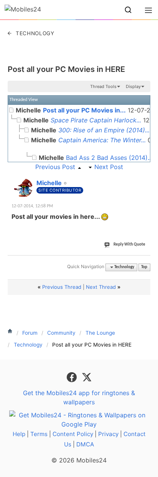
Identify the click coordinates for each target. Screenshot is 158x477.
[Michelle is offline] (23, 187)
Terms (39, 434)
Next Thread (101, 287)
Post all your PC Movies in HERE (66, 69)
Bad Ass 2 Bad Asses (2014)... (109, 157)
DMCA (85, 444)
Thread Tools (103, 86)
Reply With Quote (129, 245)
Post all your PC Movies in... (84, 110)
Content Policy (73, 434)
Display (133, 86)
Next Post (108, 167)
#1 (144, 178)
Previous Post (55, 167)
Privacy (108, 434)
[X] (87, 376)
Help (19, 434)
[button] (128, 10)
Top (144, 267)
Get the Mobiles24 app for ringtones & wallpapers (79, 397)
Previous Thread (61, 287)
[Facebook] (73, 376)
